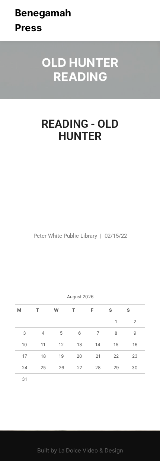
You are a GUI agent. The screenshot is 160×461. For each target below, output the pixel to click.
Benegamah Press (43, 20)
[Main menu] (138, 20)
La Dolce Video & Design (90, 450)
